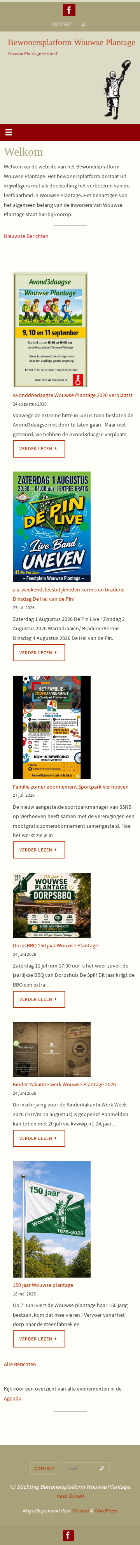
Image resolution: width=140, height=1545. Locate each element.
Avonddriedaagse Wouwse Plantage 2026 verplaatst (73, 395)
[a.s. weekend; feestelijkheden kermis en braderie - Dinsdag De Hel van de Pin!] (52, 528)
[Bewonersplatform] (69, 10)
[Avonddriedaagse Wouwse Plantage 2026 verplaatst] (50, 330)
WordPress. (105, 1510)
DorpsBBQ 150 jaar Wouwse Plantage (55, 945)
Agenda (12, 1398)
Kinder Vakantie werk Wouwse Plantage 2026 (64, 1084)
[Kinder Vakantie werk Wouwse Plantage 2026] (52, 1051)
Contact (62, 24)
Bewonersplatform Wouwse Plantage (71, 42)
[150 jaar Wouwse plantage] (52, 1220)
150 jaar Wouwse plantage (43, 1284)
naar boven (70, 1495)
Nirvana (80, 1510)
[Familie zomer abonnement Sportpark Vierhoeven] (52, 729)
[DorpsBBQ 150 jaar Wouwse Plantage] (52, 907)
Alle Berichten (20, 1364)
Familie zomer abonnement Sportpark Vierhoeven (71, 786)
